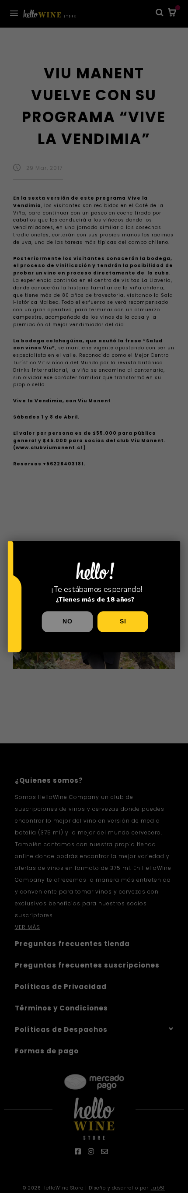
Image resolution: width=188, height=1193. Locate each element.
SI (122, 621)
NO (67, 621)
